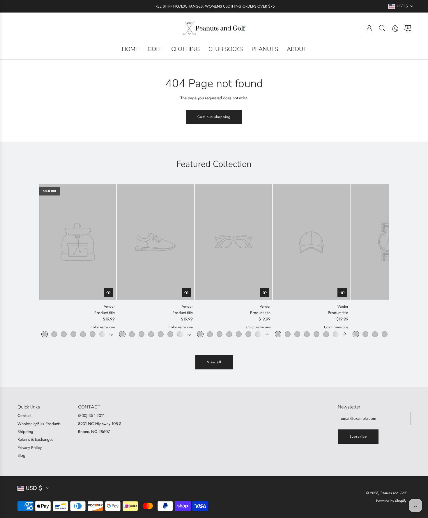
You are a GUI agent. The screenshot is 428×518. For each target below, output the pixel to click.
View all (214, 362)
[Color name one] (44, 334)
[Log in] (369, 28)
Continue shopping (214, 116)
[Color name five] (83, 334)
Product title (104, 313)
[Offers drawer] (394, 28)
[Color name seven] (102, 334)
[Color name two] (54, 334)
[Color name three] (64, 334)
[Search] (382, 28)
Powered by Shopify (391, 500)
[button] (53, 261)
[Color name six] (92, 334)
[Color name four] (73, 334)
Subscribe (358, 436)
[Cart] (407, 28)
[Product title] (77, 241)
